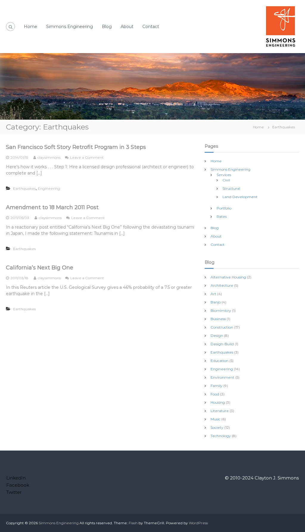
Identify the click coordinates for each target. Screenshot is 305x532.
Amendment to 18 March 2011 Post (52, 207)
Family (216, 385)
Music (215, 419)
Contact (150, 26)
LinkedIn (16, 478)
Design (217, 335)
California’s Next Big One (39, 267)
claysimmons (49, 157)
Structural (231, 188)
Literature (220, 410)
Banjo (216, 302)
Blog (107, 26)
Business (218, 319)
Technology (221, 436)
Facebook (17, 485)
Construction (222, 327)
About (127, 26)
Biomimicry (221, 310)
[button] (280, 26)
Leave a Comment (87, 157)
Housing (218, 402)
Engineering (49, 188)
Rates (222, 216)
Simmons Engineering (69, 26)
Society (217, 427)
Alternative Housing (228, 277)
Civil (226, 180)
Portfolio (224, 208)
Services (224, 174)
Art (213, 294)
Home (30, 26)
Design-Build (222, 344)
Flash (133, 523)
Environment (222, 377)
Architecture (222, 285)
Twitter (13, 492)
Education (219, 360)
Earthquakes (24, 188)
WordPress (198, 523)
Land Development (240, 197)
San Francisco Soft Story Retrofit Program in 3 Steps (76, 147)
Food (215, 394)
